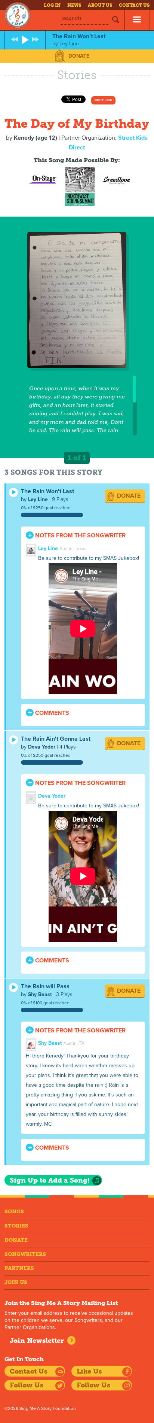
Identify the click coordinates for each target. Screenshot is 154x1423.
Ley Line (38, 499)
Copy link (103, 100)
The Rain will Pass (45, 986)
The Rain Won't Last (47, 491)
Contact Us (134, 5)
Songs (14, 1211)
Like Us (89, 1371)
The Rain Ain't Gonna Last (55, 739)
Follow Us (26, 1385)
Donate (78, 56)
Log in (52, 5)
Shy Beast (40, 994)
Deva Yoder (41, 747)
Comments (51, 713)
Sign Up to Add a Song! (49, 1180)
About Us (100, 5)
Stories (16, 1226)
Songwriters (25, 1254)
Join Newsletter (37, 1340)
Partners (19, 1268)
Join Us (15, 1282)
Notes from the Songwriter (80, 535)
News (74, 5)
